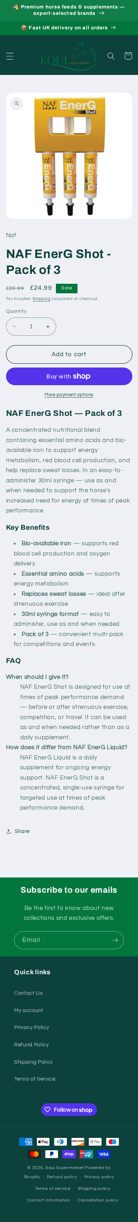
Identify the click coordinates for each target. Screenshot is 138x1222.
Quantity (16, 311)
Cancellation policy (98, 1200)
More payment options (69, 394)
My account (29, 1010)
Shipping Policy (33, 1062)
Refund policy (62, 1177)
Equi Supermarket (65, 1167)
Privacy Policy (31, 1027)
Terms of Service (35, 1079)
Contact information (48, 1200)
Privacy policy (99, 1177)
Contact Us (28, 993)
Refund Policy (31, 1044)
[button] (9, 55)
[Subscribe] (115, 940)
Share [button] (22, 831)
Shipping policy (94, 1188)
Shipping (41, 299)
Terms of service (53, 1188)
